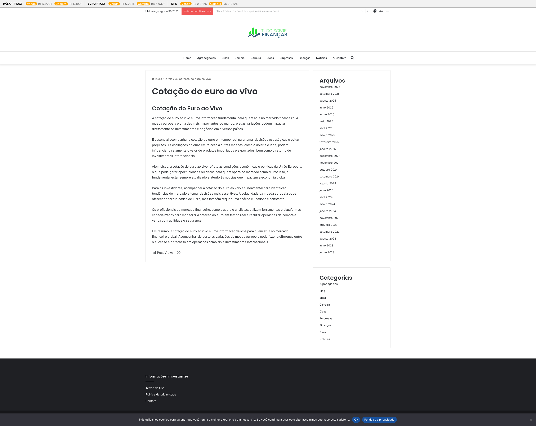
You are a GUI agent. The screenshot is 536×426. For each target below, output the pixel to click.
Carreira (255, 58)
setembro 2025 (330, 93)
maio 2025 (326, 121)
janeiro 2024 (328, 211)
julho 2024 (326, 190)
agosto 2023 (328, 238)
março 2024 (327, 204)
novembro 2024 (330, 162)
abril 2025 (326, 128)
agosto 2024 (328, 183)
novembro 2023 (330, 217)
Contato (340, 58)
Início (158, 78)
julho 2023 (326, 245)
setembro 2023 (330, 231)
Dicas (270, 58)
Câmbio (239, 58)
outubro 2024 (329, 169)
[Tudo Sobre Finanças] (268, 33)
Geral (323, 332)
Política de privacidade (161, 394)
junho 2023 (327, 252)
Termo (168, 78)
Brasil (225, 58)
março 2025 (327, 135)
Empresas (286, 58)
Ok (356, 419)
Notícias (321, 58)
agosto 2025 (328, 100)
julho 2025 (326, 107)
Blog (322, 290)
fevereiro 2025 (329, 142)
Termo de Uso (155, 388)
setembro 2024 (330, 176)
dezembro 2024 (330, 155)
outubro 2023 (329, 224)
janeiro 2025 (328, 149)
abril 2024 (326, 197)
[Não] (531, 420)
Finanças (304, 58)
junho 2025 (327, 114)
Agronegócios (206, 58)
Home (187, 58)
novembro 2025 (330, 86)
